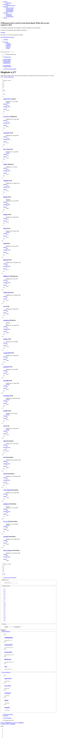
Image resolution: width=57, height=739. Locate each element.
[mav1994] (5, 378)
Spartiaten (6, 320)
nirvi (4, 457)
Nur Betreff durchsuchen (10, 54)
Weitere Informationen (9, 76)
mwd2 (5, 473)
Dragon (5, 214)
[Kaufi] (5, 240)
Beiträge (5, 104)
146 (4, 90)
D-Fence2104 (8, 652)
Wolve (5, 228)
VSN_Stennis (7, 490)
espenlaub (6, 366)
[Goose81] (5, 533)
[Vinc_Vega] (5, 146)
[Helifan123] (5, 273)
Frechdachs (6, 395)
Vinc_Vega (6, 149)
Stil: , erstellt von (8, 723)
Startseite (5, 1)
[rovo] (5, 303)
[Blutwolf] (5, 257)
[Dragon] (5, 211)
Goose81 (5, 536)
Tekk (4, 441)
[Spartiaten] (5, 317)
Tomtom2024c (8, 644)
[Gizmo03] (5, 178)
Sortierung (4, 624)
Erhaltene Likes (6, 106)
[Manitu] (5, 194)
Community (6, 4)
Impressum (5, 715)
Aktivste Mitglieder (6, 672)
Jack (4, 426)
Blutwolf (5, 260)
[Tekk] (5, 438)
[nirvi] (5, 454)
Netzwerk (5, 12)
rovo (4, 306)
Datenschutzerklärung (8, 714)
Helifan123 (6, 276)
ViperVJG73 (7, 99)
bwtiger (5, 339)
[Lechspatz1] (5, 130)
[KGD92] (5, 408)
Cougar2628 (6, 353)
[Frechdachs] (5, 393)
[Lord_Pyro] (5, 113)
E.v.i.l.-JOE (6, 521)
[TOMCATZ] (5, 289)
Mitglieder (5, 6)
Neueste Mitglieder (6, 631)
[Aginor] (5, 161)
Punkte (4, 109)
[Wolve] (5, 225)
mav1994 (6, 380)
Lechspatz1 (6, 133)
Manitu (5, 197)
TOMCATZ (6, 292)
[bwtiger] (5, 336)
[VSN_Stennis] (5, 487)
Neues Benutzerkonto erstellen (7, 37)
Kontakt (5, 17)
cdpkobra (6, 504)
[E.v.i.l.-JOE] (5, 518)
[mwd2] (5, 471)
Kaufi (5, 243)
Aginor (5, 164)
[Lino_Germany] (5, 547)
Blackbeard (7, 659)
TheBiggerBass (8, 637)
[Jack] (5, 423)
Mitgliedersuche (5, 579)
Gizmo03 (5, 180)
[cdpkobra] (5, 501)
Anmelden (3, 32)
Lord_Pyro (6, 116)
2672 (5, 666)
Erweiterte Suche (7, 57)
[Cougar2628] (5, 350)
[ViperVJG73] (5, 96)
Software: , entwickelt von (12, 722)
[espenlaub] (5, 364)
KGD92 (5, 411)
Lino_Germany (7, 550)
